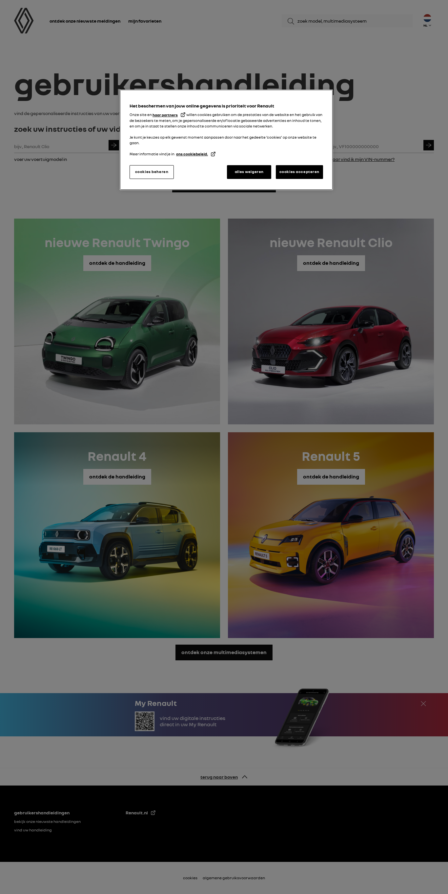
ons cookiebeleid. (192, 154)
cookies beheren (152, 171)
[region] (226, 139)
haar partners (165, 115)
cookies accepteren (299, 171)
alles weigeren (249, 171)
